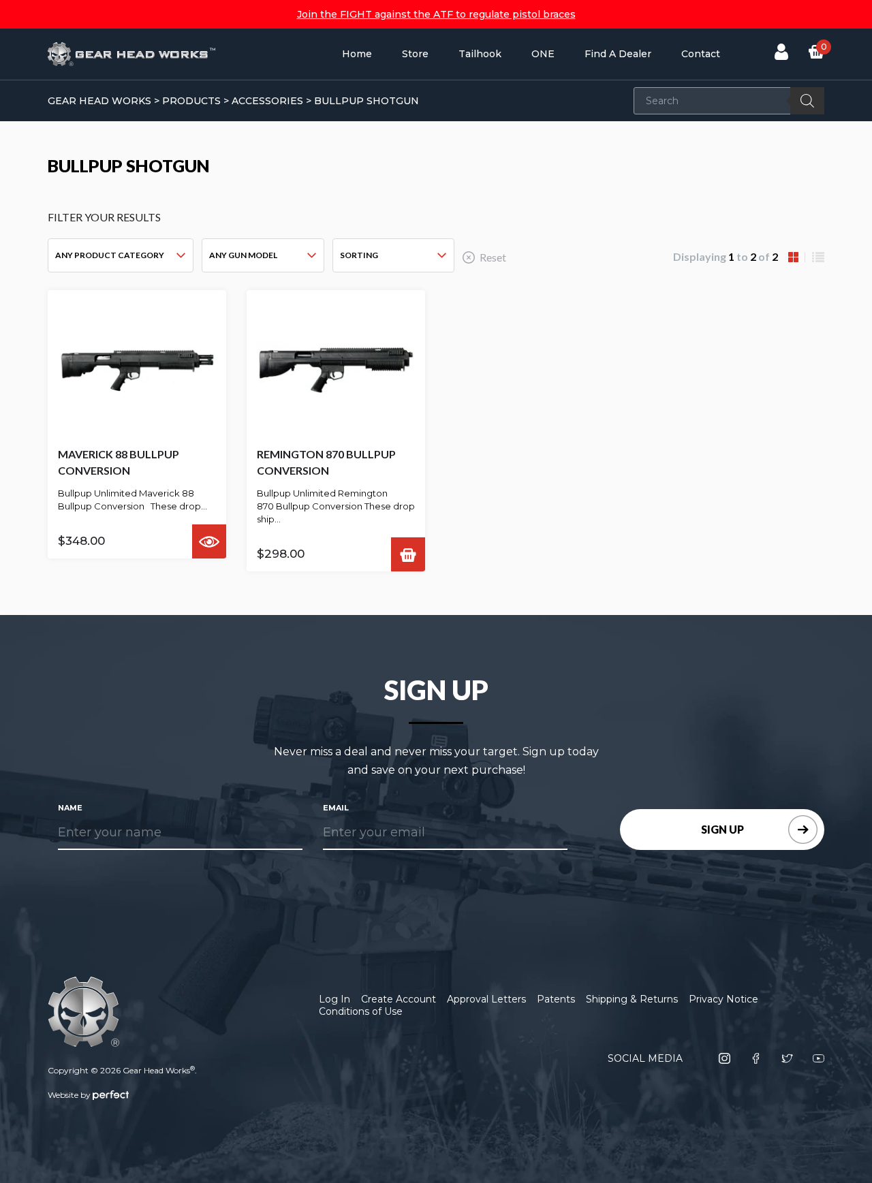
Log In (334, 999)
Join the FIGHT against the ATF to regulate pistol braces (436, 14)
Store (415, 54)
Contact (700, 54)
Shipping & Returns (632, 999)
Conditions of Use (361, 1011)
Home (357, 54)
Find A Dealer (618, 54)
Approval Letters (486, 999)
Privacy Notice (723, 999)
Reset (493, 257)
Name (70, 808)
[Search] (807, 100)
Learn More (209, 541)
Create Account (398, 999)
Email (336, 808)
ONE (543, 54)
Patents (556, 999)
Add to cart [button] (408, 554)
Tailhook (479, 54)
